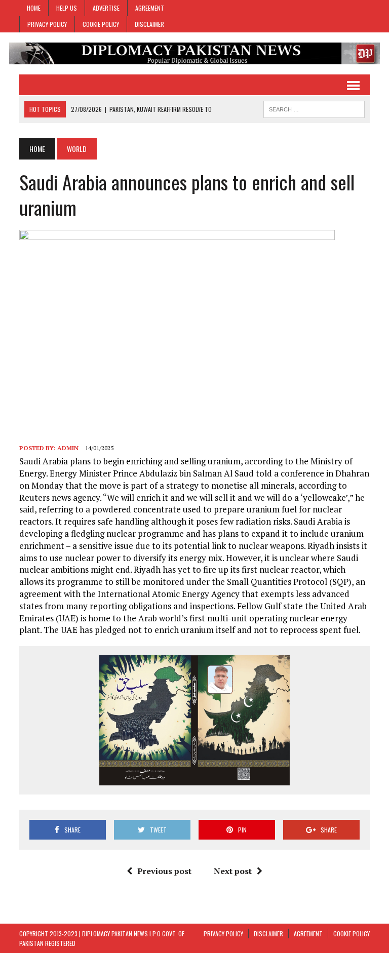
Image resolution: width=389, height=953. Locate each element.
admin (68, 448)
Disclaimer (149, 24)
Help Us (66, 8)
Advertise (106, 8)
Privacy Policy (47, 24)
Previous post (164, 871)
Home (34, 8)
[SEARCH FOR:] (314, 108)
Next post (233, 871)
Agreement (149, 8)
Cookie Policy (101, 24)
